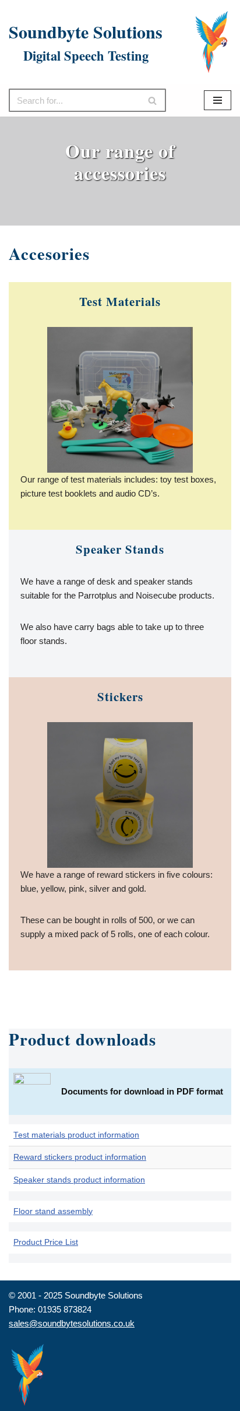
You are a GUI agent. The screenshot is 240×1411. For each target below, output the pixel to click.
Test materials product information (76, 1135)
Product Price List (45, 1242)
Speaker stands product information (79, 1180)
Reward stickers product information (79, 1157)
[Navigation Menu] (217, 100)
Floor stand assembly (53, 1211)
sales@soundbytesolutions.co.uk (72, 1323)
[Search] (153, 100)
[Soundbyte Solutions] (212, 42)
